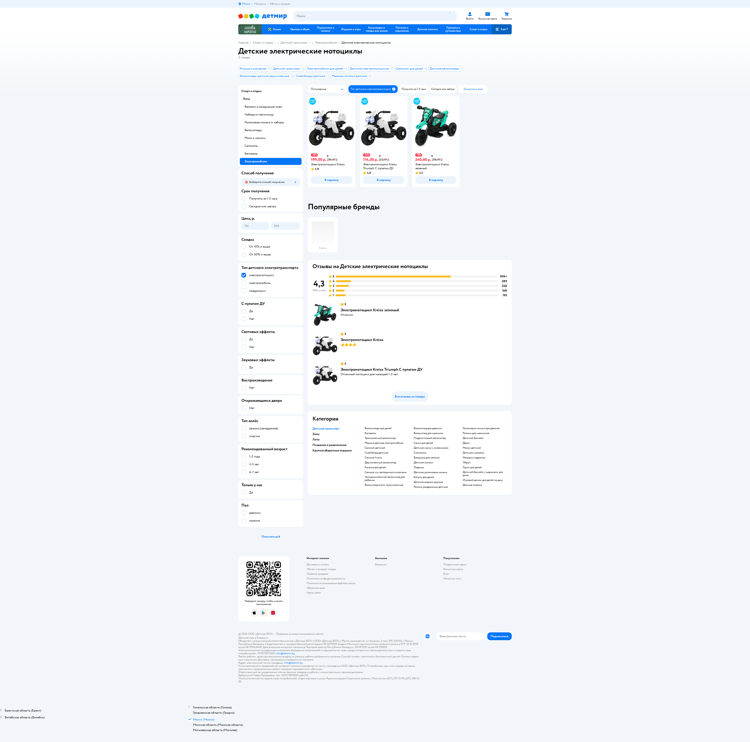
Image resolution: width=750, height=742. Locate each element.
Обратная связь (316, 588)
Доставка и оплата (318, 564)
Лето (246, 99)
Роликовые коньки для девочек (481, 428)
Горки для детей (472, 467)
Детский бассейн (473, 438)
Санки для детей (423, 443)
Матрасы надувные (474, 457)
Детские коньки (423, 462)
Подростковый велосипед (430, 438)
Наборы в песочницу (259, 114)
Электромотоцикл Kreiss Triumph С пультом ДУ (382, 369)
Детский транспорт (294, 43)
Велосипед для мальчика (428, 433)
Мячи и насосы (255, 138)
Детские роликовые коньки (430, 472)
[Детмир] (262, 16)
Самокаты (251, 146)
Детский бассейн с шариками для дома (483, 474)
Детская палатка (472, 485)
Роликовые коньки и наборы (264, 122)
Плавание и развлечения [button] (329, 445)
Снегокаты (420, 452)
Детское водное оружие (428, 482)
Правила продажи (317, 574)
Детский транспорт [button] (325, 429)
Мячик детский (472, 447)
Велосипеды (253, 130)
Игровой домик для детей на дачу (483, 480)
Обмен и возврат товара (321, 569)
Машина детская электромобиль (384, 443)
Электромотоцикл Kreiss (362, 339)
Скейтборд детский (376, 452)
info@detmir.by (285, 653)
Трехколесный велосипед (380, 438)
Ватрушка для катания (426, 457)
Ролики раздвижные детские (431, 487)
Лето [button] (316, 439)
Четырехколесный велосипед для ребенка (385, 478)
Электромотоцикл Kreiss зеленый (370, 310)
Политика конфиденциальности (326, 578)
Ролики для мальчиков (476, 433)
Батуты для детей (424, 477)
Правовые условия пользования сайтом (300, 633)
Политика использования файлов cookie (331, 583)
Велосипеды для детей (378, 428)
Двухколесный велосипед (380, 462)
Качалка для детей (375, 467)
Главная (243, 43)
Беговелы (370, 433)
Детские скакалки (473, 452)
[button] (501, 29)
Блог (446, 574)
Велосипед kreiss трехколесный (384, 485)
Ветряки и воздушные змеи (263, 107)
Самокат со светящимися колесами (386, 472)
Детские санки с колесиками (431, 447)
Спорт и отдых (263, 43)
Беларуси (262, 637)
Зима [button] (315, 434)
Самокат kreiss (373, 457)
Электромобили (326, 43)
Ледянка (419, 467)
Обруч (467, 462)
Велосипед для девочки (428, 428)
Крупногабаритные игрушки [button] (332, 450)
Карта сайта (314, 592)
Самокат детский (375, 447)
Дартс (466, 443)
